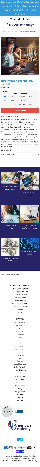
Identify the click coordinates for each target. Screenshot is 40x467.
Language (20, 352)
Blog (20, 389)
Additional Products (20, 307)
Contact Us (20, 401)
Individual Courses (20, 295)
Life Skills (20, 355)
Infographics (20, 392)
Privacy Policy (16, 461)
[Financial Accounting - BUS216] (29, 243)
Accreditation (20, 386)
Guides (20, 395)
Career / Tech (20, 331)
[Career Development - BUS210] (29, 181)
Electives (20, 343)
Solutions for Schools (20, 304)
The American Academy (19, 458)
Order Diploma (20, 370)
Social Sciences (20, 364)
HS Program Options (20, 289)
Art (20, 328)
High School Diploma (20, 292)
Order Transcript (20, 367)
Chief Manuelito (20, 334)
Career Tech (14, 31)
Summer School (20, 298)
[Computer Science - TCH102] (10, 214)
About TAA (20, 380)
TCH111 (4, 91)
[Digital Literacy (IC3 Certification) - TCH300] (29, 214)
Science (20, 361)
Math (20, 358)
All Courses (20, 325)
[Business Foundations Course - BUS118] (10, 178)
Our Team (20, 383)
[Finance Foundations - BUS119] (10, 247)
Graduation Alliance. (20, 456)
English (20, 346)
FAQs (20, 312)
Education (20, 340)
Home (5, 31)
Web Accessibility (30, 461)
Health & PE (20, 349)
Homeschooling (20, 301)
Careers (20, 398)
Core (20, 337)
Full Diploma (20, 322)
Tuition (20, 310)
